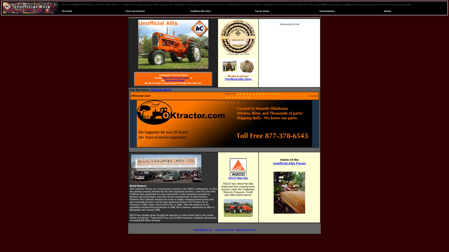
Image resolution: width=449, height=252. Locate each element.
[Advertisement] (289, 53)
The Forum (67, 11)
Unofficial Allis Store (200, 11)
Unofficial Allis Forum (289, 163)
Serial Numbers (327, 11)
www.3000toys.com (203, 229)
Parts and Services (135, 11)
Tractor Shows (262, 11)
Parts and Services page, (175, 77)
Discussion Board (175, 80)
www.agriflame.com (246, 229)
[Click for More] (161, 89)
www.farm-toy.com (224, 229)
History (387, 11)
